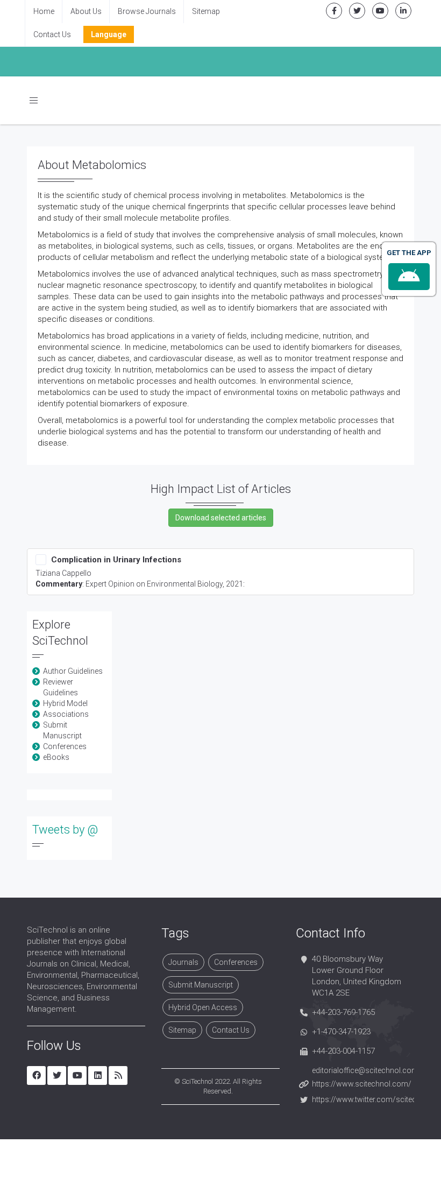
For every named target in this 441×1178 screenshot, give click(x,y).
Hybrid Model (65, 703)
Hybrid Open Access (202, 1007)
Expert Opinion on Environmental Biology (154, 584)
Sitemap (206, 11)
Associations (66, 714)
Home (43, 11)
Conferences (65, 746)
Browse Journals (147, 11)
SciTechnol (197, 1081)
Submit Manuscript (200, 985)
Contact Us (52, 34)
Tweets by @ (65, 829)
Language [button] (108, 34)
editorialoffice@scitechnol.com (365, 1070)
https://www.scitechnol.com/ (361, 1084)
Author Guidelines (73, 671)
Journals (183, 962)
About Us (86, 11)
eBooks (56, 757)
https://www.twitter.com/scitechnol (371, 1099)
